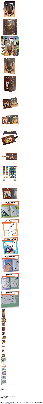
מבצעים (30, 402)
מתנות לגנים (17, 402)
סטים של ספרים (10, 402)
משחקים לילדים (28, 402)
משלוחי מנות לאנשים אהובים (24, 402)
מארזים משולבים (32, 402)
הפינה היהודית (41, 402)
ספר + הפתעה (4, 402)
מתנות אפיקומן (19, 402)
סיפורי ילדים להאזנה (7, 402)
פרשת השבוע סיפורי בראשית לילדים (6, 403)
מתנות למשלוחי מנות (14, 402)
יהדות (35, 402)
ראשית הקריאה (1, 403)
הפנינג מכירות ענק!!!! (38, 402)
